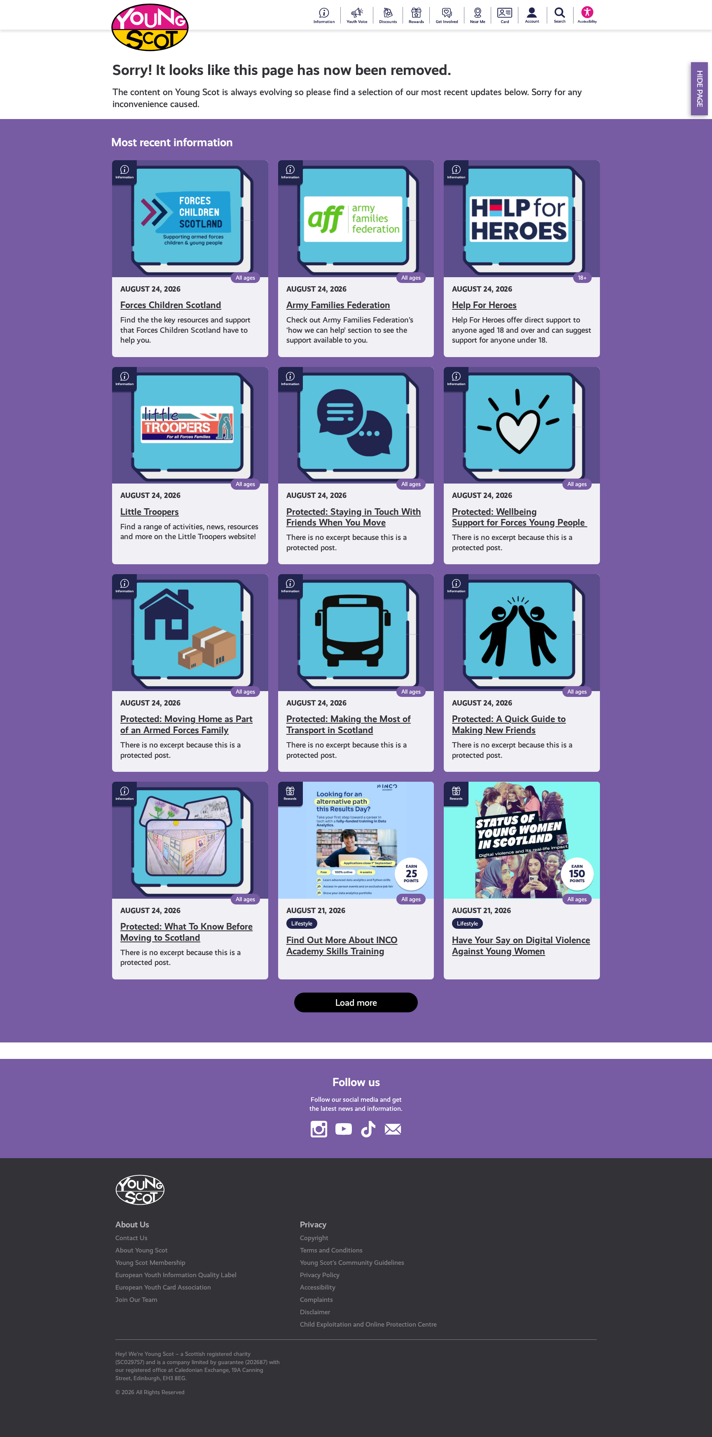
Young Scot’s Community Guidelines (352, 1262)
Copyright (314, 1238)
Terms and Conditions (331, 1250)
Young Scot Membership (150, 1262)
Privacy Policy (320, 1275)
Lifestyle (301, 923)
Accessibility (317, 1287)
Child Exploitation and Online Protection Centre (368, 1324)
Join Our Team (136, 1300)
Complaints (316, 1300)
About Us (132, 1224)
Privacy (313, 1224)
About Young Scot (141, 1250)
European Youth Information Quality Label (176, 1275)
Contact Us (131, 1238)
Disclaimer (315, 1312)
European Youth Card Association (163, 1287)
